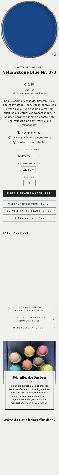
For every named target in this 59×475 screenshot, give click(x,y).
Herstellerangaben (29, 327)
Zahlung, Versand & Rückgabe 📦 (29, 319)
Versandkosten (38, 93)
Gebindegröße (28, 163)
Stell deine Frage (29, 218)
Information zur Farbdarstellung (29, 309)
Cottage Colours (29, 67)
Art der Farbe (28, 149)
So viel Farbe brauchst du (29, 211)
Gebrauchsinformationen (29, 204)
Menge (29, 177)
